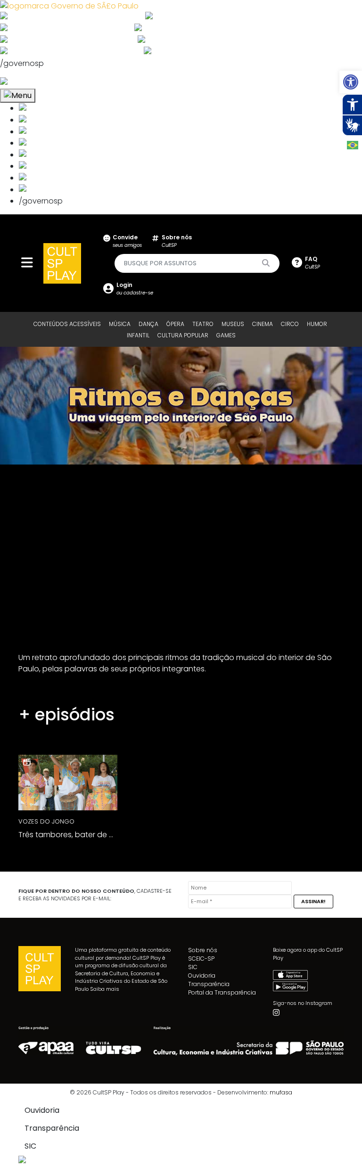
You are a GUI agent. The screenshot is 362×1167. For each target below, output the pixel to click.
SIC (192, 967)
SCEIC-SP (201, 959)
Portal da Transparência (222, 992)
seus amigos (127, 241)
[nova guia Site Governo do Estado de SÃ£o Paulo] (69, 5)
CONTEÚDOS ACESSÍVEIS (67, 324)
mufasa (281, 1092)
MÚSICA (120, 324)
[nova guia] (39, 82)
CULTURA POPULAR (182, 335)
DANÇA (148, 324)
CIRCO (290, 324)
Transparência (209, 984)
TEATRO (203, 324)
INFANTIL (138, 335)
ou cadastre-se (134, 288)
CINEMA (262, 324)
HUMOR (317, 324)
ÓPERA (175, 324)
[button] (350, 82)
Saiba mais (104, 989)
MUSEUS (233, 324)
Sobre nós (202, 950)
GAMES (226, 335)
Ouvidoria (201, 975)
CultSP (177, 241)
